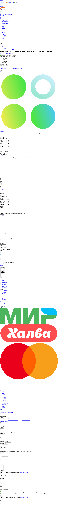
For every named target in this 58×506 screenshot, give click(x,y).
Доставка (4, 266)
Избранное (3, 34)
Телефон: (1, 417)
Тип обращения (2, 464)
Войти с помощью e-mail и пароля (4, 421)
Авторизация (5, 452)
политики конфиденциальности (24, 472)
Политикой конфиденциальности (26, 420)
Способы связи (2, 3)
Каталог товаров (3, 32)
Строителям (3, 38)
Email (1, 252)
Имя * (1, 250)
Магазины (3, 31)
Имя (1, 462)
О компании (3, 30)
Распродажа (3, 33)
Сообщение (1, 470)
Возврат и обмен (3, 36)
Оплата (6, 266)
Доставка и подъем (4, 35)
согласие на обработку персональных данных (13, 420)
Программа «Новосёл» (4, 39)
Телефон (1, 463)
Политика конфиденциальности (11, 412)
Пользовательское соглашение (3, 412)
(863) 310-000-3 (2, 1)
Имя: (0, 495)
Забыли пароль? (2, 444)
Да (1, 245)
